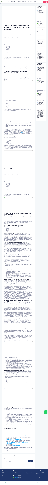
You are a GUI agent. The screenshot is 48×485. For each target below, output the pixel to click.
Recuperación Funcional (16, 445)
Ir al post (40, 12)
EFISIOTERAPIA (14, 444)
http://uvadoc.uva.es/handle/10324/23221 (14, 439)
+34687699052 (27, 473)
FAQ (2, 477)
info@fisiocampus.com (29, 472)
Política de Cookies (39, 477)
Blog (2, 475)
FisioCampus (23, 132)
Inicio (3, 472)
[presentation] (0, 6)
